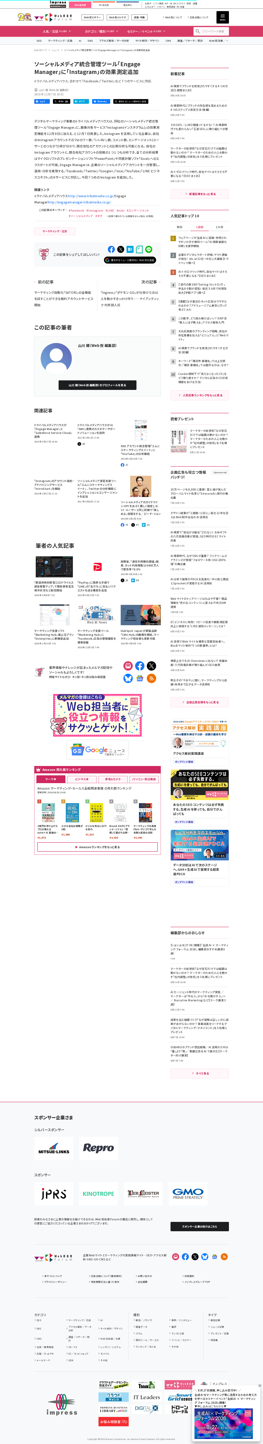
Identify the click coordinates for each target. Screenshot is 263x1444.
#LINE (110, 210)
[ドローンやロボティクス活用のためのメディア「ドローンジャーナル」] (180, 1411)
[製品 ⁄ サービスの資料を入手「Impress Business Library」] (114, 1411)
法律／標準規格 (45, 1347)
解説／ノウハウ (144, 1320)
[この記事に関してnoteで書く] (139, 249)
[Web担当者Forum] (53, 1259)
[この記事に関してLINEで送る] (148, 249)
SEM (71, 1360)
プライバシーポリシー (55, 1281)
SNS (90, 40)
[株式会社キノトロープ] (98, 1194)
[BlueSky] (128, 678)
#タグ (98, 216)
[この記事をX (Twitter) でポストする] (120, 249)
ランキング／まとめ (146, 1346)
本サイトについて (53, 1276)
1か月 (219, 227)
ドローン (161, 7)
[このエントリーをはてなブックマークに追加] (130, 249)
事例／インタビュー (182, 1320)
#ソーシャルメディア (81, 216)
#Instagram (94, 210)
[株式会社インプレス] (62, 1405)
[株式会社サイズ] (143, 1194)
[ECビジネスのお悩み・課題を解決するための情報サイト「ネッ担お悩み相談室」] (114, 1423)
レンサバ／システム (110, 1347)
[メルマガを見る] (175, 1256)
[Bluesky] (204, 1256)
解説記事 (215, 1320)
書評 (174, 1326)
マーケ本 (50, 779)
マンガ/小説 (178, 1333)
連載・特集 (139, 17)
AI (80, 40)
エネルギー (150, 7)
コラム (139, 1333)
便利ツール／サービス (147, 1340)
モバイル (104, 1353)
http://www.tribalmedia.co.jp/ (91, 195)
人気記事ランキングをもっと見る (202, 395)
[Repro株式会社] (98, 1148)
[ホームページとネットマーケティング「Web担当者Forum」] (180, 1386)
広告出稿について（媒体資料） (106, 1276)
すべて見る (202, 1073)
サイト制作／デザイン (147, 40)
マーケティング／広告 (60, 40)
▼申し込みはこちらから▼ (210, 1406)
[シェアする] (111, 249)
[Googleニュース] (139, 678)
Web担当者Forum (53, 17)
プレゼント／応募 (220, 1333)
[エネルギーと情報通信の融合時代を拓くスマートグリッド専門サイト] (180, 1398)
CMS (168, 40)
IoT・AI (168, 4)
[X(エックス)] (151, 666)
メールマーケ (43, 1360)
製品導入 (127, 5)
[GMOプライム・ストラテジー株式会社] (188, 1194)
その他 (103, 1360)
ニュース (56, 50)
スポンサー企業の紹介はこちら (199, 1226)
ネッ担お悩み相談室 (93, 677)
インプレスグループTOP (197, 1281)
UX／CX (73, 1347)
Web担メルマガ (117, 17)
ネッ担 (76, 677)
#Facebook (76, 210)
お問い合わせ (145, 1276)
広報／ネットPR (45, 1353)
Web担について (173, 17)
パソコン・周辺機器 (144, 779)
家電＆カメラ (113, 779)
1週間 (199, 227)
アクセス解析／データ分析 (114, 40)
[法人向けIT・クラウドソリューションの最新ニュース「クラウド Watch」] (114, 1398)
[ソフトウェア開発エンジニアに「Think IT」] (147, 1386)
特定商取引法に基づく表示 (105, 1281)
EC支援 (180, 7)
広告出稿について (199, 17)
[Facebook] (139, 666)
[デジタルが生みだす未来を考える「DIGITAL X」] (147, 1411)
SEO (39, 40)
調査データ (141, 1326)
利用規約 (189, 1276)
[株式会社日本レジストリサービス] (53, 1194)
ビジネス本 (82, 779)
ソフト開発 (158, 4)
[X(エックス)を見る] (195, 1256)
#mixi (120, 210)
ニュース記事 (217, 1326)
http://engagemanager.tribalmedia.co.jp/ (79, 202)
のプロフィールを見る (97, 385)
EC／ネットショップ (78, 1353)
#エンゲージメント (138, 210)
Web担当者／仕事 (220, 40)
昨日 (179, 227)
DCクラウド (179, 4)
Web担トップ (40, 50)
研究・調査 (192, 4)
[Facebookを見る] (185, 1256)
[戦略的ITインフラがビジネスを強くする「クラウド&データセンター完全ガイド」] (114, 1386)
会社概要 (143, 1281)
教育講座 (171, 7)
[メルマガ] (128, 666)
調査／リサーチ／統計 (190, 40)
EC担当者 (104, 5)
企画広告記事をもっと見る (202, 702)
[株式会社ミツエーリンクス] (53, 1148)
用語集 (214, 1340)
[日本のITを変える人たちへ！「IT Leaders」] (147, 1398)
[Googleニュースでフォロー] (214, 1256)
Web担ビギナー (92, 17)
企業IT (148, 4)
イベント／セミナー (182, 1340)
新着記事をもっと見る (202, 194)
